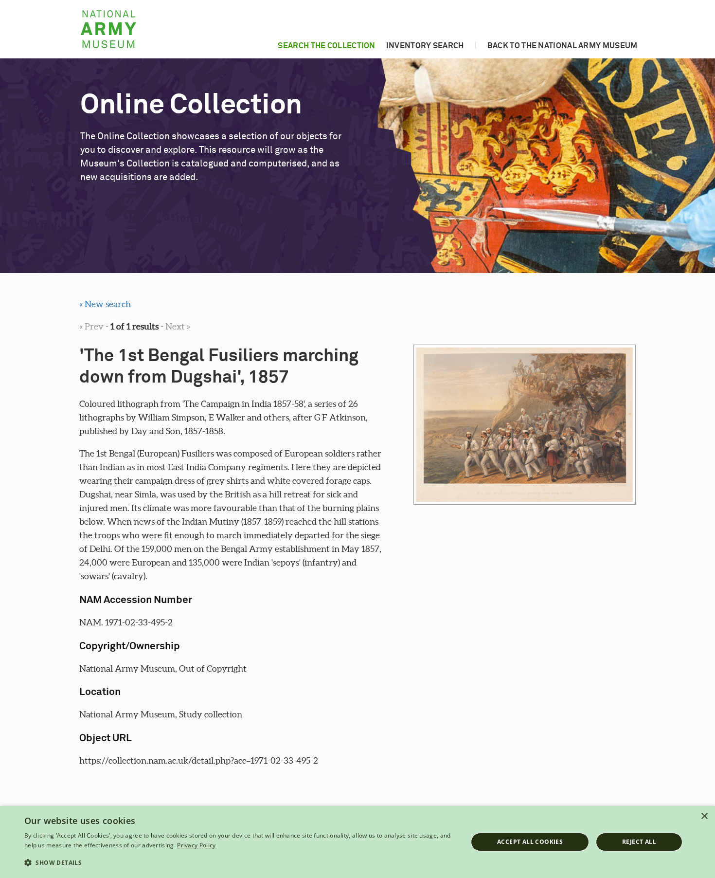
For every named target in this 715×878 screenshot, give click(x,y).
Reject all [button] (639, 842)
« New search (105, 304)
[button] (239, 863)
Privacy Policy (196, 845)
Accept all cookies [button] (530, 842)
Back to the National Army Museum (562, 46)
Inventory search (425, 46)
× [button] (704, 816)
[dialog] (357, 842)
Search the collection (326, 46)
